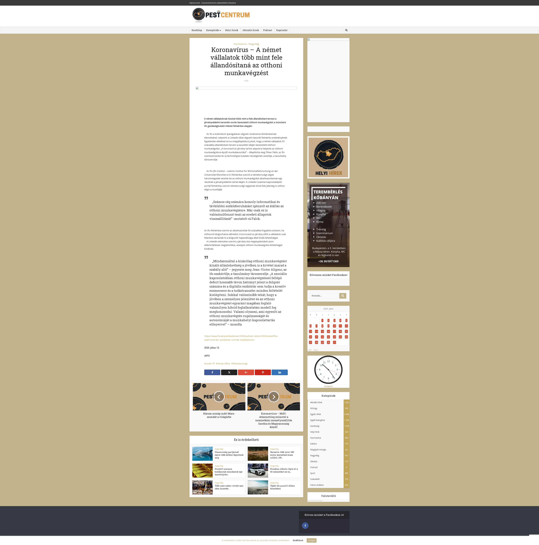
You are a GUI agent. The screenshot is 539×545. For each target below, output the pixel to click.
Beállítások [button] (298, 540)
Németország (240, 363)
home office (224, 363)
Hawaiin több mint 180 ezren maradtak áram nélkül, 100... (282, 455)
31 (334, 342)
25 (340, 337)
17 (334, 331)
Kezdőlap (197, 30)
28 (316, 342)
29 (322, 342)
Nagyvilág (254, 44)
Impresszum (194, 3)
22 (322, 337)
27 (310, 342)
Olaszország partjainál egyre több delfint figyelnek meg (229, 455)
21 (316, 337)
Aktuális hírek (250, 30)
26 (346, 337)
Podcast (267, 30)
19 (346, 331)
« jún (309, 349)
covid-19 (210, 363)
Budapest (328, 386)
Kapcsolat (281, 30)
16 (328, 331)
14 (316, 331)
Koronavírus (240, 44)
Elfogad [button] (311, 540)
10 (334, 326)
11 (340, 326)
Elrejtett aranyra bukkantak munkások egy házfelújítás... (229, 471)
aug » (315, 349)
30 (328, 342)
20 (310, 337)
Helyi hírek (231, 30)
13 (310, 331)
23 (328, 337)
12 (346, 326)
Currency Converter (315, 501)
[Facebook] (305, 525)
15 (322, 331)
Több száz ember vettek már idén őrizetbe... (229, 487)
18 (340, 331)
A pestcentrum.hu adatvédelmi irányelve (218, 3)
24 (334, 337)
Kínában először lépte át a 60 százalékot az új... (284, 470)
